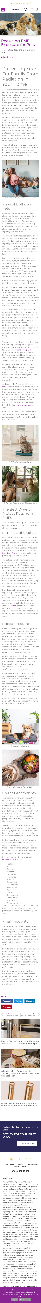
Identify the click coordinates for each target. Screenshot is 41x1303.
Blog (10, 50)
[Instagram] (17, 1171)
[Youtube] (20, 1171)
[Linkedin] (27, 1171)
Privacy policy (25, 1300)
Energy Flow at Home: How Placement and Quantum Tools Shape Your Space (20, 1042)
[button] (3, 9)
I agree (14, 1300)
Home (3, 50)
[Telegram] (24, 1171)
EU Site (15, 10)
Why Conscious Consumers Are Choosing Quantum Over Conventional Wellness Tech (20, 1073)
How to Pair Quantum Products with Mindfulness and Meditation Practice (19, 1104)
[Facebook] (13, 1171)
